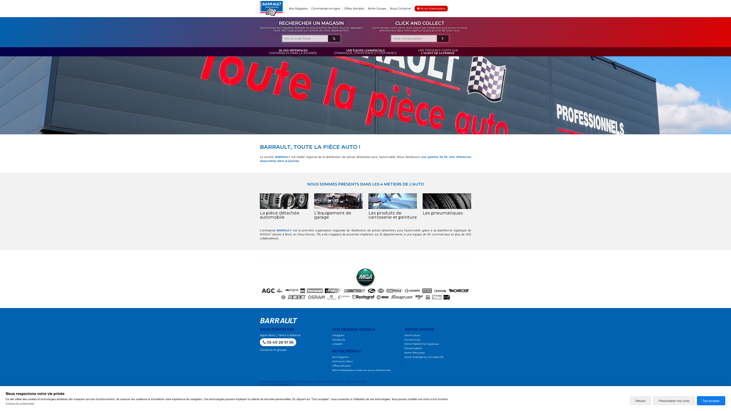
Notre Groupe (377, 8)
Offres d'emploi (354, 8)
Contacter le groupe (273, 350)
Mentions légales (304, 381)
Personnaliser (674, 401)
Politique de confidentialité (329, 381)
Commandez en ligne (325, 8)
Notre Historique (415, 352)
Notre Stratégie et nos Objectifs (424, 357)
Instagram (338, 335)
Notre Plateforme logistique (422, 343)
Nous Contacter (400, 8)
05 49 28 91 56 (279, 342)
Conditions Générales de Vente (276, 381)
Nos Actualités (413, 348)
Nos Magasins (298, 8)
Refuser (641, 401)
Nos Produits (412, 335)
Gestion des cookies (356, 381)
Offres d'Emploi (341, 365)
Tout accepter (711, 401)
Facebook (338, 339)
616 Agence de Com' (285, 384)
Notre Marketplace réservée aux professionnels (361, 370)
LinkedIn (337, 343)
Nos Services (412, 339)
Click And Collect (342, 361)
